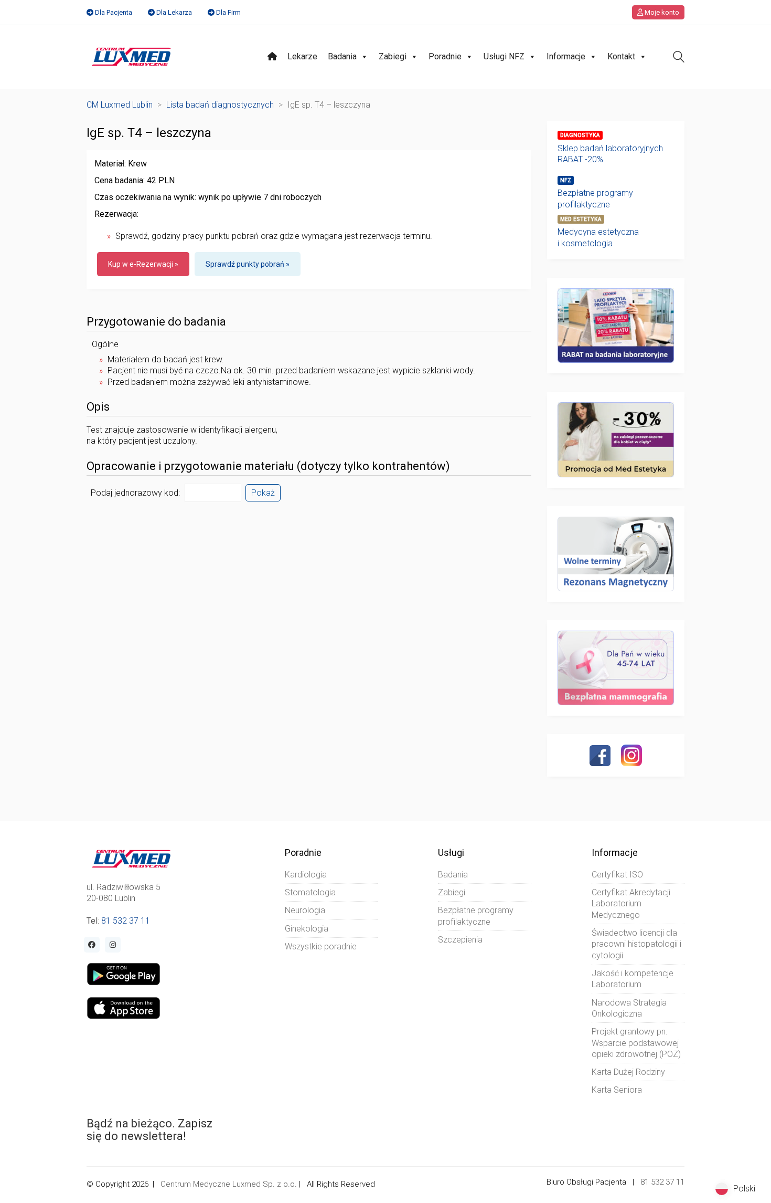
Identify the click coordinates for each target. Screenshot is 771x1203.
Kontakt (621, 56)
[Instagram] (631, 755)
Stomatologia (310, 892)
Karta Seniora (617, 1090)
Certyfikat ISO (617, 875)
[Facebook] (600, 755)
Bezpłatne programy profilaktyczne (595, 198)
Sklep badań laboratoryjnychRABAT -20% (610, 153)
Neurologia (305, 910)
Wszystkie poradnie (321, 946)
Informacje (566, 56)
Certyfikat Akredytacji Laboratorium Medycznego (631, 903)
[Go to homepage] (131, 56)
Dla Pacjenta (113, 12)
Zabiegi (392, 56)
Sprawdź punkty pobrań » (248, 264)
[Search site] (678, 58)
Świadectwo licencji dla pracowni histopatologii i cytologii (636, 944)
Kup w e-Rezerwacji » (143, 264)
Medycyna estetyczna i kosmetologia (598, 237)
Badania (342, 56)
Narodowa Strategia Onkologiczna (629, 1008)
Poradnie (445, 56)
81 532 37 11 (125, 921)
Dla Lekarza (174, 12)
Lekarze (302, 56)
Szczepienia (460, 940)
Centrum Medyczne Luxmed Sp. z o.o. (228, 1184)
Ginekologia (306, 929)
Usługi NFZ (504, 56)
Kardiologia (306, 875)
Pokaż (263, 493)
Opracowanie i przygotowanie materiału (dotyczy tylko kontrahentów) (268, 466)
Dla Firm (228, 12)
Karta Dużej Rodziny (628, 1072)
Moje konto (661, 12)
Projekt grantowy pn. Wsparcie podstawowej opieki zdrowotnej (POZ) (636, 1043)
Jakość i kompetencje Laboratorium (632, 978)
